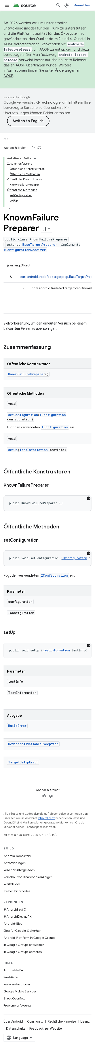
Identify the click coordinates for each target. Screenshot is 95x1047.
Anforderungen (15, 863)
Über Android (13, 1021)
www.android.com (17, 984)
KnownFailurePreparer (26, 374)
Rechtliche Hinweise (62, 1021)
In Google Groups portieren (23, 952)
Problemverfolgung (17, 1005)
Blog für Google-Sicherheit (22, 931)
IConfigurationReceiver (25, 250)
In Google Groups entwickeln (24, 945)
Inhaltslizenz (46, 818)
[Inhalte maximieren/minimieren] (35, 158)
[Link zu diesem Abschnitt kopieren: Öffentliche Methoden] (63, 527)
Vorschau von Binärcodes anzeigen (28, 877)
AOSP (7, 139)
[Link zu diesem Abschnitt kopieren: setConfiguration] (42, 540)
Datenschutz (15, 1028)
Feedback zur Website (45, 1028)
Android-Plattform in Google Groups (29, 938)
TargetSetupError (23, 762)
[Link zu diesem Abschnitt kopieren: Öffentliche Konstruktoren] (74, 472)
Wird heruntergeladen (19, 870)
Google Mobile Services (20, 991)
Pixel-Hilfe (10, 977)
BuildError (17, 726)
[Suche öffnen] (58, 5)
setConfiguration (23, 415)
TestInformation (33, 450)
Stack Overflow (14, 998)
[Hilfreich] (32, 148)
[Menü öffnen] (7, 5)
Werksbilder (12, 884)
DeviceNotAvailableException (33, 744)
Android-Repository (17, 856)
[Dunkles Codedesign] (88, 498)
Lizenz (85, 1021)
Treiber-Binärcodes (17, 891)
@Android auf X (15, 909)
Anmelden (82, 5)
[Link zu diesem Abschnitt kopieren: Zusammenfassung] (55, 347)
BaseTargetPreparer (39, 244)
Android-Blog (13, 924)
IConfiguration (53, 415)
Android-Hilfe (13, 970)
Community (35, 1021)
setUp (13, 450)
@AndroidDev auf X (18, 917)
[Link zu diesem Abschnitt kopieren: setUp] (19, 632)
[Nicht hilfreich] (39, 148)
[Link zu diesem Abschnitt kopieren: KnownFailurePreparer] (53, 485)
